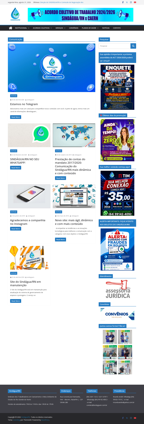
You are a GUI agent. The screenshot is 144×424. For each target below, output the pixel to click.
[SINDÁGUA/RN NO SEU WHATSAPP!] (29, 135)
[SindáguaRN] (10, 28)
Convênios (73, 28)
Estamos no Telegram (24, 104)
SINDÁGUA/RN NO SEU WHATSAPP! (24, 160)
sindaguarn (30, 100)
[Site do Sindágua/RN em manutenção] (29, 258)
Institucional (21, 28)
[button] (28, 28)
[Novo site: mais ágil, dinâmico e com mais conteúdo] (74, 196)
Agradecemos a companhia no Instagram (27, 221)
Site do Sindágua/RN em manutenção (25, 283)
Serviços (59, 28)
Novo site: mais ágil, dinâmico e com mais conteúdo (74, 221)
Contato (117, 28)
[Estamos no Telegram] (51, 68)
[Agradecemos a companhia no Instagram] (29, 196)
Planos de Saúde (89, 28)
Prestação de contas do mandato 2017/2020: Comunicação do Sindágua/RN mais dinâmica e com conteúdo (73, 166)
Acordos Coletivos (41, 28)
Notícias (105, 28)
